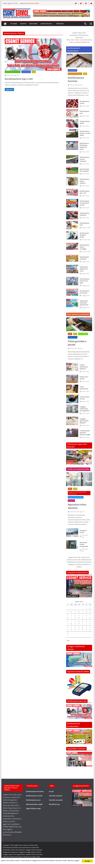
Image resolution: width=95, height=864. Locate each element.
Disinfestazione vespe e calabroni (84, 181)
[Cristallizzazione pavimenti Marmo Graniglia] (72, 434)
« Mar (68, 641)
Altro (70, 334)
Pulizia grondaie (83, 334)
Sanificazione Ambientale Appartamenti (84, 303)
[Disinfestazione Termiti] (72, 103)
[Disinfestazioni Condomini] (72, 259)
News (33, 72)
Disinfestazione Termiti (84, 102)
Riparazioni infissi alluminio (76, 497)
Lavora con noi (45, 24)
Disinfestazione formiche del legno (84, 281)
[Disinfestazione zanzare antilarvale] (72, 160)
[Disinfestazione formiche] (79, 61)
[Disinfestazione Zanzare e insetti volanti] (72, 134)
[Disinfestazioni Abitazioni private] (72, 236)
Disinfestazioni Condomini (84, 258)
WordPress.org (54, 804)
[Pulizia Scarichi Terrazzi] (72, 399)
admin (17, 75)
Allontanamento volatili (31, 3)
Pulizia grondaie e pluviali (77, 343)
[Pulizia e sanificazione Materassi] (72, 368)
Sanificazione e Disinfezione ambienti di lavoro (84, 146)
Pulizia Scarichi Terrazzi (84, 398)
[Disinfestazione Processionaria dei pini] (72, 204)
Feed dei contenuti (55, 796)
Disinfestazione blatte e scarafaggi (84, 247)
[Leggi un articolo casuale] (90, 23)
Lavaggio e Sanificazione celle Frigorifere (84, 409)
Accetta (87, 861)
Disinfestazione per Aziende (84, 292)
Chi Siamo (13, 24)
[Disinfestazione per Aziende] (72, 293)
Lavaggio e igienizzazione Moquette (84, 421)
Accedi (51, 791)
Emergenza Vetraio (83, 531)
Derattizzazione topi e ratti (12, 72)
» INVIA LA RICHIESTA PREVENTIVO (79, 42)
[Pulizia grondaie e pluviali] (79, 324)
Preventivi (60, 24)
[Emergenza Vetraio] (72, 533)
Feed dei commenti (55, 800)
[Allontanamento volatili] (72, 123)
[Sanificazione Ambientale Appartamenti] (72, 304)
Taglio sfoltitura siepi (33, 808)
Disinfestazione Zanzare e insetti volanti (85, 133)
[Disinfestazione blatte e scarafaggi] (72, 248)
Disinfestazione (26, 72)
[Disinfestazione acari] (72, 113)
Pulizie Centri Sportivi (84, 378)
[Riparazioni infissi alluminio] (79, 479)
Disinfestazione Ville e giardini (84, 170)
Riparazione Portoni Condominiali (84, 544)
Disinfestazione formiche (75, 73)
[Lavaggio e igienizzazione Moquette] (72, 422)
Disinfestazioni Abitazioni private (84, 235)
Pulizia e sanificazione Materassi (84, 367)
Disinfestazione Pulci (84, 224)
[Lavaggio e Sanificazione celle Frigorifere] (72, 410)
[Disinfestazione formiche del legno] (72, 282)
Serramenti (71, 500)
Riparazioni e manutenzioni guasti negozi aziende (77, 493)
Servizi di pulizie (73, 337)
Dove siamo (33, 24)
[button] (52, 23)
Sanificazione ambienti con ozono (84, 269)
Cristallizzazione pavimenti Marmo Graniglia (85, 432)
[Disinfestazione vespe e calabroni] (72, 182)
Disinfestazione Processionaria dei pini (84, 203)
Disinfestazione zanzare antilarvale (84, 159)
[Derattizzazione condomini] (72, 215)
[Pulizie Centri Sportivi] (72, 379)
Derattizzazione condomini (84, 214)
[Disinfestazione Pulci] (72, 225)
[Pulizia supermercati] (72, 389)
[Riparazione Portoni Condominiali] (72, 546)
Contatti (23, 24)
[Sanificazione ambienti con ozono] (72, 270)
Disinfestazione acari (84, 112)
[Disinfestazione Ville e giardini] (72, 171)
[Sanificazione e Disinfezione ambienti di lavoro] (72, 147)
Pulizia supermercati (84, 388)
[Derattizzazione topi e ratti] (33, 54)
